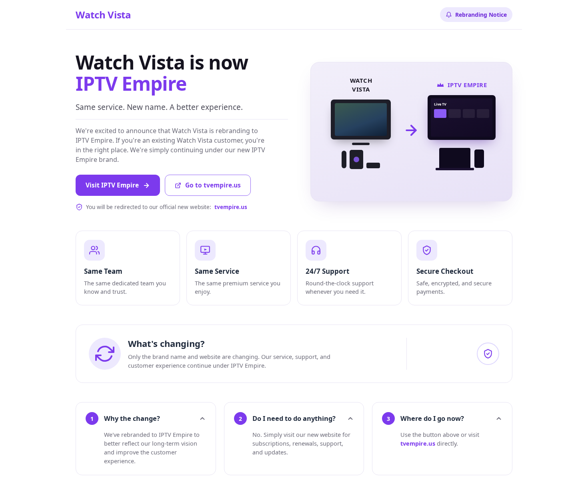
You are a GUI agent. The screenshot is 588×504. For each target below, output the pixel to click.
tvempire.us (417, 443)
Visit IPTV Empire (112, 185)
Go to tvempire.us (213, 185)
